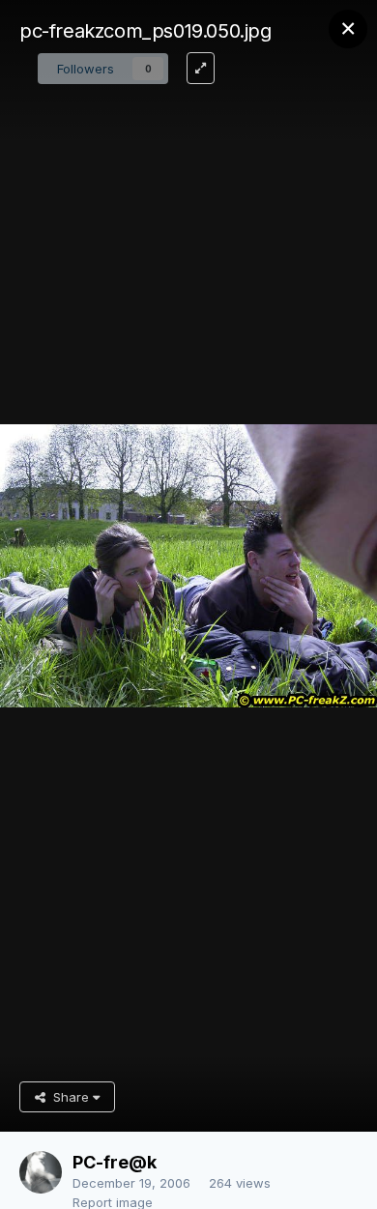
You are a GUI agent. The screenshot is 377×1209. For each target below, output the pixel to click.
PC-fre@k (114, 1162)
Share (69, 1097)
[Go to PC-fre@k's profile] (40, 1172)
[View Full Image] (201, 68)
